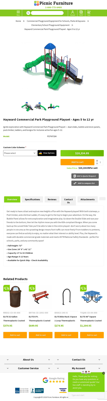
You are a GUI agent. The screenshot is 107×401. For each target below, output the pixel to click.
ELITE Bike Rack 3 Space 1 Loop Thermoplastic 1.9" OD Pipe (66, 320)
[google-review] (53, 381)
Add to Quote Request (86, 176)
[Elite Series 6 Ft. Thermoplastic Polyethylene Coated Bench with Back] (40, 297)
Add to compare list (86, 183)
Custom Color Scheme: (14, 147)
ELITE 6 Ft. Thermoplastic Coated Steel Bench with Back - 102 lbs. (40, 322)
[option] (27, 106)
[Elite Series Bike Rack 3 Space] (66, 297)
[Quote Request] (81, 13)
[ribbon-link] (6, 288)
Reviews (52, 199)
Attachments (88, 199)
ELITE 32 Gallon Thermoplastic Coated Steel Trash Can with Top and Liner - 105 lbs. (15, 322)
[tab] (12, 200)
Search (28, 13)
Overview (12, 199)
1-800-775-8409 (53, 7)
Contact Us (68, 201)
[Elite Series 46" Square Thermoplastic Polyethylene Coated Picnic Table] (92, 297)
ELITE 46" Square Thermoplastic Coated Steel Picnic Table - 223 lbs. (91, 322)
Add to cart (78, 162)
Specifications (32, 199)
